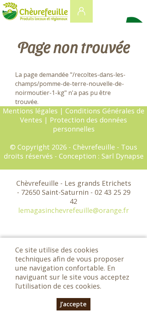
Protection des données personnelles (88, 124)
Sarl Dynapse (122, 156)
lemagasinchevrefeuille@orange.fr (73, 210)
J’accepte (73, 304)
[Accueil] (35, 11)
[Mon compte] (81, 11)
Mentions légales (30, 110)
